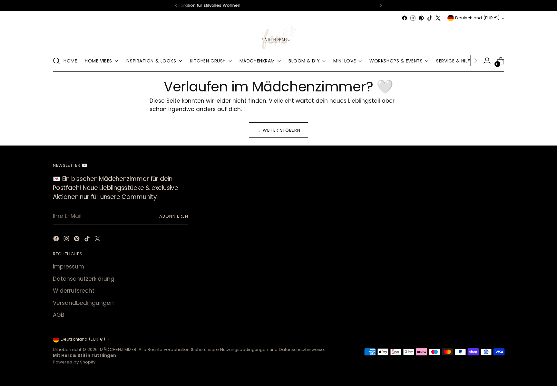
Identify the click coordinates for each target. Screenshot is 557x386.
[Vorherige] (176, 5)
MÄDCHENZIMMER (118, 349)
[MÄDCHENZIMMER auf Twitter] (438, 18)
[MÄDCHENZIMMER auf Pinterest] (421, 18)
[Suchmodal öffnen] (56, 60)
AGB (58, 315)
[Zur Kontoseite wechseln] (487, 60)
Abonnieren (173, 216)
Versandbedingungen (83, 303)
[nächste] (381, 5)
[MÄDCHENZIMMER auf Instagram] (413, 18)
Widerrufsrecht (73, 291)
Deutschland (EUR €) (477, 18)
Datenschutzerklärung (83, 279)
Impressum (68, 266)
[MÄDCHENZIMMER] (278, 36)
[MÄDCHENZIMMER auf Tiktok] (430, 18)
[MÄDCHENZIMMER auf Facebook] (404, 18)
